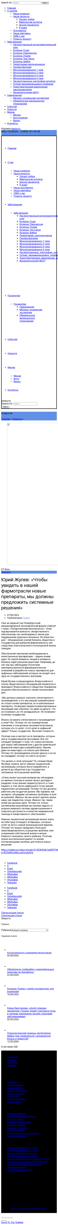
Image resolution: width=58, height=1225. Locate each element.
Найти (45, 3)
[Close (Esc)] (2, 1217)
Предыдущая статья (12, 912)
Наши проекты (21, 16)
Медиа (11, 112)
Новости (12, 109)
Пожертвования (16, 1099)
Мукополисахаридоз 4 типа (28, 75)
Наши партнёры (22, 33)
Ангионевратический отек (21, 1116)
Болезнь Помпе (22, 55)
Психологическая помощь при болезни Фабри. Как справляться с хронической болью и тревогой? (29, 1036)
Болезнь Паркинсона (25, 53)
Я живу (23, 27)
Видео (16, 120)
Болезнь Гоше (21, 50)
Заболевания (14, 41)
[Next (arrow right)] (5, 1220)
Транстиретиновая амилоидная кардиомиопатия (30, 88)
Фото (16, 378)
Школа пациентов (29, 25)
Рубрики (6, 930)
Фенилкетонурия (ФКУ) (26, 92)
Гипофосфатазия (22, 67)
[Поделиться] (5, 1217)
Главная (11, 8)
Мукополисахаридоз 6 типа (28, 78)
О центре (12, 10)
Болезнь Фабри (21, 61)
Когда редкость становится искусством (29, 952)
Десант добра (26, 19)
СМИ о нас (19, 36)
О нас (11, 162)
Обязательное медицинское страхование (27, 318)
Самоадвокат (14, 95)
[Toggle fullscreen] (8, 1217)
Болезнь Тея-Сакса (23, 58)
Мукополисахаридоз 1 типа (28, 70)
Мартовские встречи (30, 22)
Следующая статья (11, 915)
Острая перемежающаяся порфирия (33, 84)
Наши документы (23, 187)
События (12, 106)
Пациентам (14, 295)
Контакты (12, 123)
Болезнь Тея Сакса (17, 1127)
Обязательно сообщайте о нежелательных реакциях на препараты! (30, 971)
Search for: (6, 2)
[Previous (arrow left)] (2, 1220)
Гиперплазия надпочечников (29, 64)
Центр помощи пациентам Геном (28, 1208)
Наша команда (21, 13)
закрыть (16, 128)
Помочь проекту (22, 39)
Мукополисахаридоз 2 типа (28, 72)
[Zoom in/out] (11, 1217)
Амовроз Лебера (16, 1113)
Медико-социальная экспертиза (31, 98)
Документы (19, 30)
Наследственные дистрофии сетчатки (34, 81)
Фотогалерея (20, 117)
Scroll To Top (8, 1222)
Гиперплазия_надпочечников (35, 235)
